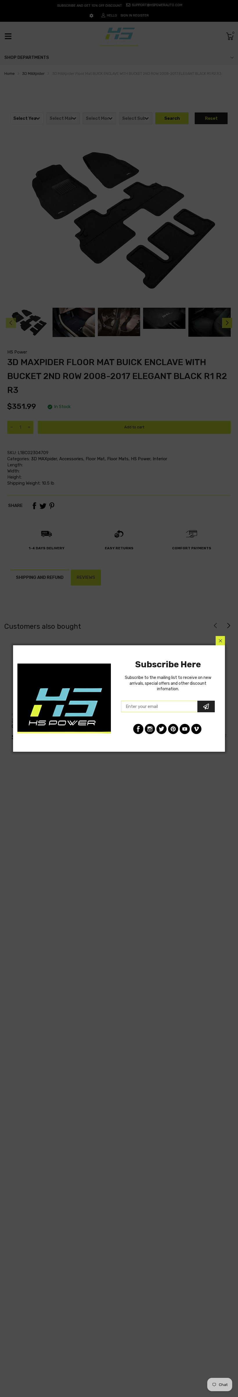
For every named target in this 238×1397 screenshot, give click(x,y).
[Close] (220, 640)
